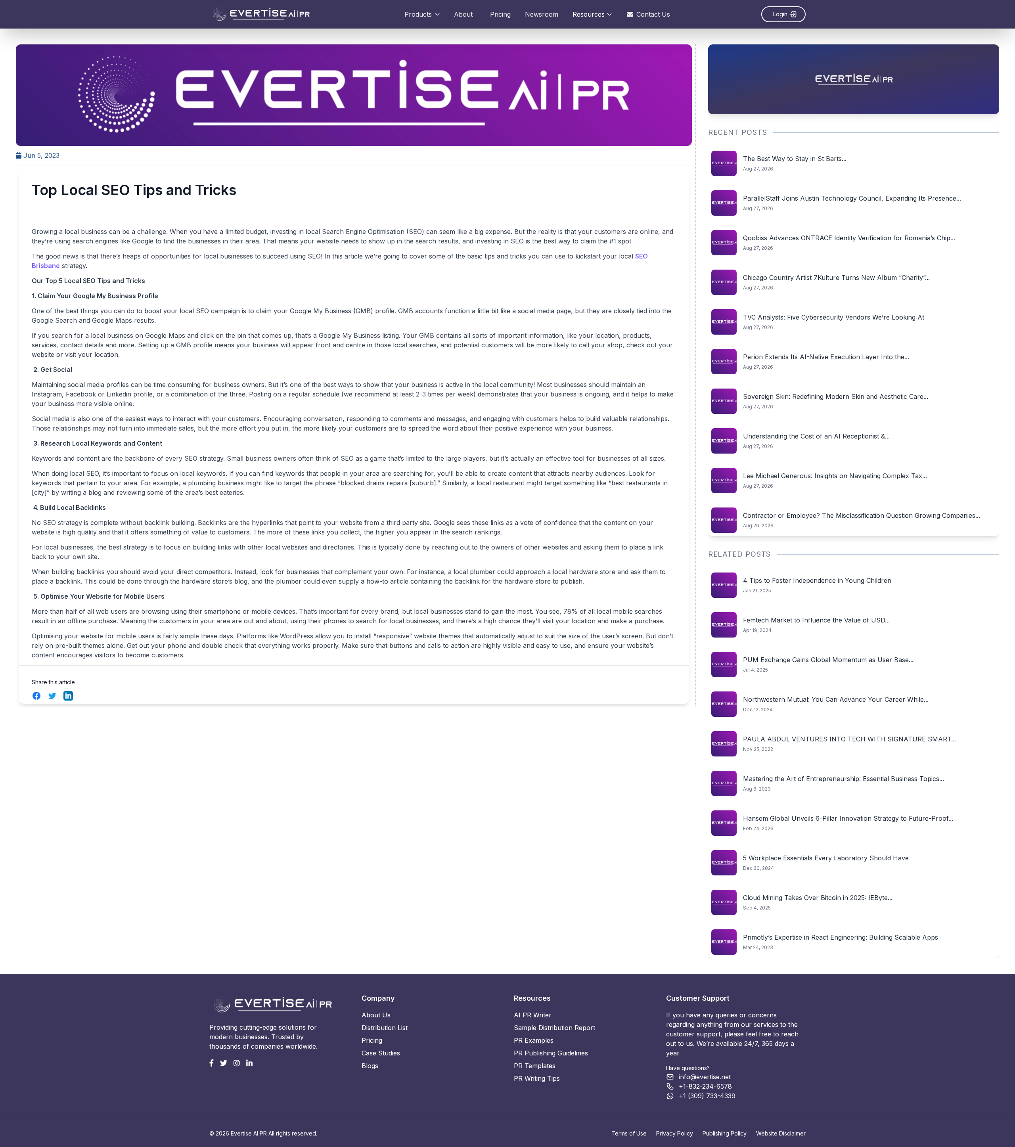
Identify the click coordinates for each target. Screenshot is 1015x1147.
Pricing (500, 14)
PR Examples (533, 1040)
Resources (589, 14)
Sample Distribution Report (554, 1028)
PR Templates (534, 1066)
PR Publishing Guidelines (551, 1053)
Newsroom (541, 14)
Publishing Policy (725, 1133)
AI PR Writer (533, 1015)
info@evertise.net (705, 1077)
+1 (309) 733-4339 (707, 1096)
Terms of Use (629, 1133)
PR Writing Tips (537, 1078)
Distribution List (385, 1028)
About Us (376, 1015)
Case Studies (381, 1053)
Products (418, 14)
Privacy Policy (674, 1133)
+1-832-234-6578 (705, 1086)
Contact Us (653, 14)
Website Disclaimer (781, 1133)
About (463, 14)
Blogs (370, 1066)
